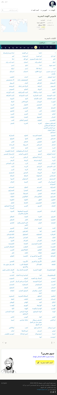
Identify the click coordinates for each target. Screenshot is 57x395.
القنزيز (12, 250)
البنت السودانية (23, 95)
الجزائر (53, 117)
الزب (26, 163)
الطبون (53, 200)
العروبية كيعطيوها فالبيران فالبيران (23, 212)
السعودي (11, 173)
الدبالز (53, 145)
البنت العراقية (10, 95)
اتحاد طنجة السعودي (36, 59)
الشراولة (52, 187)
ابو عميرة (39, 56)
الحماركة (11, 135)
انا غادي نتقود (38, 328)
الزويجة (39, 173)
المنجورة (11, 296)
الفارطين (25, 231)
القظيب (25, 247)
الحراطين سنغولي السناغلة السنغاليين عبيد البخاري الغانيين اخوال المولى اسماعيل (49, 127)
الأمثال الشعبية (42, 29)
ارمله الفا (39, 68)
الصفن (40, 193)
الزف (12, 166)
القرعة (53, 240)
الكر (13, 253)
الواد (13, 308)
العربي (26, 206)
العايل (12, 203)
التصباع (53, 108)
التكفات (53, 111)
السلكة (12, 176)
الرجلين (25, 157)
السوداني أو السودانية (52, 183)
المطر (40, 287)
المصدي (11, 284)
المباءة (53, 278)
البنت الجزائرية (37, 95)
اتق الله (26, 59)
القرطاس (11, 237)
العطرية (53, 220)
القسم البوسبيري (37, 243)
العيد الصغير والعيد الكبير (22, 224)
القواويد (53, 253)
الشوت (53, 190)
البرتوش (53, 86)
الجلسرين (52, 120)
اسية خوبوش (51, 77)
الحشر (12, 123)
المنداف (53, 299)
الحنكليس (39, 138)
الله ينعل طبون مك (8, 264)
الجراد (40, 114)
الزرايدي (39, 166)
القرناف (25, 240)
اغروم (53, 80)
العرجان (53, 211)
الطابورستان (38, 196)
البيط (12, 101)
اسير (40, 77)
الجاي (53, 114)
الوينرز (26, 317)
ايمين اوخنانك (24, 334)
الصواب (12, 193)
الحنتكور (53, 138)
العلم (26, 220)
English (4, 383)
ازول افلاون (38, 71)
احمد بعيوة (52, 65)
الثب (40, 111)
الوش (53, 317)
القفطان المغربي (9, 247)
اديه (54, 68)
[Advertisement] (28, 34)
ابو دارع (53, 56)
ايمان (12, 331)
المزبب (53, 284)
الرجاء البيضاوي (37, 157)
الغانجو (12, 223)
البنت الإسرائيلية (23, 92)
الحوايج (12, 138)
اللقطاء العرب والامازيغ (24, 266)
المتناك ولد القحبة (36, 278)
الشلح (26, 187)
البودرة (53, 101)
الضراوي (52, 196)
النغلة (12, 299)
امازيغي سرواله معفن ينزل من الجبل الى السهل (36, 322)
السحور (25, 173)
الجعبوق (39, 117)
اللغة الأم (39, 264)
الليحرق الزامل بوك (22, 270)
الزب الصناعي (10, 163)
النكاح (53, 302)
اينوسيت (52, 337)
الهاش (26, 302)
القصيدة (53, 247)
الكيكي (53, 261)
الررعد (12, 157)
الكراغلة (53, 256)
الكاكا (40, 253)
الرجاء (53, 157)
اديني (12, 65)
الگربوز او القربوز (37, 261)
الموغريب (39, 299)
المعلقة (53, 291)
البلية (53, 92)
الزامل (40, 163)
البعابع (26, 89)
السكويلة (39, 176)
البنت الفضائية (51, 98)
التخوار (26, 105)
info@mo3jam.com (42, 389)
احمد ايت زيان (10, 62)
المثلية (26, 278)
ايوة (40, 337)
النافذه (26, 299)
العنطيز (12, 220)
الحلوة (26, 135)
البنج (26, 98)
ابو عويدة (25, 56)
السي (40, 182)
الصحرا (26, 190)
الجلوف (39, 120)
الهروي (26, 305)
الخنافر (26, 142)
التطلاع (40, 108)
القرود (12, 240)
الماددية (12, 275)
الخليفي (39, 142)
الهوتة (26, 308)
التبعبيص (39, 105)
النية (40, 302)
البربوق (12, 83)
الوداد (53, 311)
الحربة (40, 123)
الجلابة (12, 117)
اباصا (40, 53)
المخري (53, 281)
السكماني (52, 176)
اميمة (12, 320)
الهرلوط (39, 305)
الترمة (12, 105)
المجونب (11, 278)
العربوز (40, 206)
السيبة (26, 182)
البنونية (12, 98)
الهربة (53, 305)
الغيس (53, 231)
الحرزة (26, 123)
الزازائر (53, 163)
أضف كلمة (35, 10)
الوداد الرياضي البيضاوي (24, 313)
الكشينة (25, 256)
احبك (53, 62)
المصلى (53, 287)
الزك (54, 169)
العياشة (53, 223)
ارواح (12, 68)
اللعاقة (53, 264)
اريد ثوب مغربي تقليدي (50, 73)
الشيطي (39, 190)
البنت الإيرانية (10, 92)
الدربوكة (25, 145)
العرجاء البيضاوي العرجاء (9, 207)
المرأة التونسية (37, 281)
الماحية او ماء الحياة (22, 275)
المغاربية (43, 20)
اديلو (26, 65)
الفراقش (11, 231)
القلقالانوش (24, 250)
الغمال (26, 228)
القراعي (25, 237)
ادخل (6, 2)
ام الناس (52, 320)
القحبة (40, 237)
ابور (13, 56)
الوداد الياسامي (9, 311)
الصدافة (53, 193)
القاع (54, 237)
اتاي (54, 59)
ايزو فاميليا (25, 331)
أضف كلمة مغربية (46, 363)
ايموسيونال (38, 334)
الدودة (40, 151)
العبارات (38, 27)
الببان (26, 83)
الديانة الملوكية (51, 154)
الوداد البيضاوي (37, 311)
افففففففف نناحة (23, 80)
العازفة (26, 203)
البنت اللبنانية (38, 98)
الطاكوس (25, 196)
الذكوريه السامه (23, 154)
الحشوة (53, 135)
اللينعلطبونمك (51, 275)
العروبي (39, 211)
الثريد (26, 111)
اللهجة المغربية (37, 270)
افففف (40, 80)
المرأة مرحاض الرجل (22, 281)
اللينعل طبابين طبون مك (8, 271)
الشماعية (11, 187)
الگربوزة (25, 261)
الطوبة (26, 200)
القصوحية (11, 243)
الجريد (12, 114)
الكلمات (43, 27)
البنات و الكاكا (38, 92)
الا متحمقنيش (10, 80)
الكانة (26, 253)
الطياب (53, 203)
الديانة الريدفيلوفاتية (22, 151)
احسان (26, 62)
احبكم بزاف (38, 62)
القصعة (26, 243)
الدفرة (40, 148)
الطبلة (12, 196)
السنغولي (25, 179)
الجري (26, 114)
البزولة (40, 89)
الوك (40, 317)
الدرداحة (11, 145)
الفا (41, 231)
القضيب (39, 247)
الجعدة (26, 117)
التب (54, 105)
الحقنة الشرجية (37, 135)
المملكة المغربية (23, 296)
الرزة (53, 160)
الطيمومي (39, 203)
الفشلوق (25, 234)
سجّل (2, 2)
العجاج (53, 206)
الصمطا (25, 193)
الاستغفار (52, 83)
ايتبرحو (40, 331)
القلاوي (39, 250)
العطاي (12, 216)
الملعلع (40, 296)
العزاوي (53, 216)
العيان (40, 223)
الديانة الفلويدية (9, 151)
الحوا (26, 138)
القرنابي (39, 240)
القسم (53, 243)
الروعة (26, 160)
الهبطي (12, 302)
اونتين (53, 331)
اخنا (40, 65)
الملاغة (12, 291)
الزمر (12, 169)
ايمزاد (53, 334)
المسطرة (25, 284)
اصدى (26, 77)
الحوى (53, 142)
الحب (12, 120)
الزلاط (40, 169)
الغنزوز (12, 228)
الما (41, 275)
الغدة (53, 228)
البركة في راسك (23, 86)
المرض (12, 281)
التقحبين (25, 108)
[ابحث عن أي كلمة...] (2, 10)
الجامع (12, 111)
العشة (26, 216)
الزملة (53, 173)
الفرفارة (53, 234)
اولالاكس (11, 328)
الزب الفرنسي (51, 166)
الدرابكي (39, 145)
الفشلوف (39, 234)
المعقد (26, 287)
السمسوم (52, 179)
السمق (40, 179)
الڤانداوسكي (10, 234)
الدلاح (53, 151)
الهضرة (12, 305)
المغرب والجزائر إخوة (37, 292)
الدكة (12, 148)
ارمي (26, 68)
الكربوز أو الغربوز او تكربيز (36, 257)
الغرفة (40, 228)
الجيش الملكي (23, 120)
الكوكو (12, 256)
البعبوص (11, 89)
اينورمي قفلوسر (9, 334)
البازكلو (39, 83)
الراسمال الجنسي (9, 154)
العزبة (40, 216)
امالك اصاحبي (24, 320)
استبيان (25, 71)
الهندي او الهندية (37, 308)
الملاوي (53, 296)
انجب (26, 328)
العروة (12, 211)
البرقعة (40, 86)
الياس (12, 317)
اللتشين (12, 261)
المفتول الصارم (23, 291)
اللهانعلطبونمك (51, 270)
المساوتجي (38, 284)
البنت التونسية (51, 95)
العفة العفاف (38, 220)
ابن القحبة (25, 53)
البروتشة (11, 86)
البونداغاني (25, 101)
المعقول (11, 287)
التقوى (12, 108)
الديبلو (40, 154)
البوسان (39, 101)
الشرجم (39, 187)
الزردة (26, 166)
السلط (26, 176)
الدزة (53, 148)
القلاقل (53, 250)
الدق (26, 148)
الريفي (12, 160)
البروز (53, 89)
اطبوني (12, 77)
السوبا (12, 179)
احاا (13, 59)
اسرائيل (12, 71)
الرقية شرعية (38, 160)
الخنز (12, 142)
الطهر (40, 200)
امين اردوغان (51, 328)
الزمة (26, 169)
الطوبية (12, 200)
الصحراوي (11, 190)
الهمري (53, 308)
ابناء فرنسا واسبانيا (8, 53)
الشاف (12, 182)
